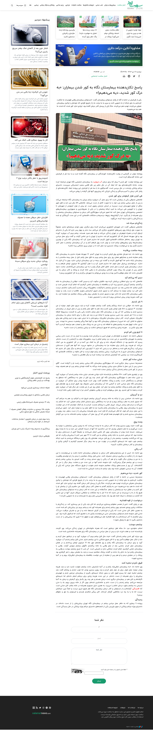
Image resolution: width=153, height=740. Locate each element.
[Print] (124, 76)
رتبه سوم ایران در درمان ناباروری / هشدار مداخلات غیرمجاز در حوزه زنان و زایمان (31, 420)
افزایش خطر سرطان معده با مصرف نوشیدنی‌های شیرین (32, 219)
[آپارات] (50, 708)
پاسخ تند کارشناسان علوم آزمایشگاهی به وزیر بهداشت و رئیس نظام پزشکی (32, 379)
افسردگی (135, 589)
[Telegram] (129, 76)
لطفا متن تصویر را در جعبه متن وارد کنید (114, 670)
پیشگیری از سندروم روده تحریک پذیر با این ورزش (31, 429)
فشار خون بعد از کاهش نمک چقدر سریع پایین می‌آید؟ (30, 50)
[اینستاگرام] (43, 708)
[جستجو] (12, 5)
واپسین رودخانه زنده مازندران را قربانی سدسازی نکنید (67, 33)
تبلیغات (122, 708)
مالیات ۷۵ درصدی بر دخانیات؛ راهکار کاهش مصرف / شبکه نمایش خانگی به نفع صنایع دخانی (30, 410)
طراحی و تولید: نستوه (132, 726)
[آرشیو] (33, 708)
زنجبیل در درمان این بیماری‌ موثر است (31, 344)
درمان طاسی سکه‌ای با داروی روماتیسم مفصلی (32, 395)
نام (99, 627)
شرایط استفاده (112, 708)
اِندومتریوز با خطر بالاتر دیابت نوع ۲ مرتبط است (32, 180)
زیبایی (36, 5)
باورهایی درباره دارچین (41, 436)
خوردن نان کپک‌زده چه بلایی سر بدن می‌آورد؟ (32, 94)
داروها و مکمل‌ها (88, 5)
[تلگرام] (46, 708)
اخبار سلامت (121, 5)
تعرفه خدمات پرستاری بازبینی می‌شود (35, 388)
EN (30, 5)
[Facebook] (139, 76)
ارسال (99, 681)
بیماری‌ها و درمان (110, 5)
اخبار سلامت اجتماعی (99, 76)
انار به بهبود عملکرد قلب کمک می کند (31, 140)
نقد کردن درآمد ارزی (43, 361)
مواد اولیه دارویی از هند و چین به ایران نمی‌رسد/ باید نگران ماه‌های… (133, 35)
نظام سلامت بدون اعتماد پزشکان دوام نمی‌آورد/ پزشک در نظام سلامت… (111, 35)
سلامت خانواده (76, 5)
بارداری (67, 5)
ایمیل (99, 638)
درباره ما (140, 708)
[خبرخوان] (37, 708)
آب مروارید (97, 182)
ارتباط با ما (131, 708)
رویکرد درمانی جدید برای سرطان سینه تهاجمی (31, 263)
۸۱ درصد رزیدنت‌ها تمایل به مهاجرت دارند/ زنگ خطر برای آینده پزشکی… (88, 35)
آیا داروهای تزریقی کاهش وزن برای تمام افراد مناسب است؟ (30, 304)
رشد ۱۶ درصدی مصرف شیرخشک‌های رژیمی (33, 402)
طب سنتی (99, 5)
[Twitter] (134, 76)
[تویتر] (40, 708)
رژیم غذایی (60, 5)
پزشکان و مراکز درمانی (47, 5)
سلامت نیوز (133, 5)
